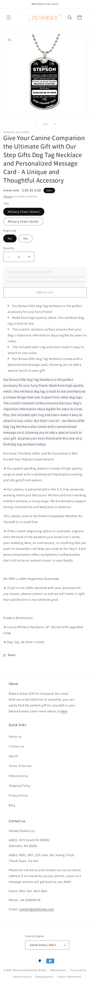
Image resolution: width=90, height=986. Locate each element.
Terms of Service (20, 766)
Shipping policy (44, 976)
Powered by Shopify (35, 969)
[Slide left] (35, 124)
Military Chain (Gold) (23, 221)
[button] (9, 17)
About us (15, 736)
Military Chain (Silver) (24, 212)
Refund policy (18, 776)
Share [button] (12, 655)
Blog (12, 805)
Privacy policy (78, 970)
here (64, 711)
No (10, 238)
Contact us (16, 746)
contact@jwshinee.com (36, 909)
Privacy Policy (18, 795)
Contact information (69, 976)
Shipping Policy (19, 786)
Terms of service (22, 976)
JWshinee (18, 969)
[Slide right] (54, 124)
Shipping (7, 196)
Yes (25, 238)
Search (13, 756)
